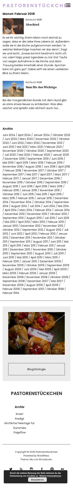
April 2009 (60, 269)
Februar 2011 (46, 245)
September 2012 (32, 230)
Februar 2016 (11, 190)
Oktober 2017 (55, 170)
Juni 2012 (16, 234)
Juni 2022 (18, 143)
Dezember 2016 (50, 178)
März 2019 (37, 163)
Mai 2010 (22, 257)
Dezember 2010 (20, 249)
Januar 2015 (44, 198)
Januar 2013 (10, 226)
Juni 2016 (27, 186)
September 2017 (13, 174)
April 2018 (64, 166)
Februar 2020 (41, 155)
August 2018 (33, 166)
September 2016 (55, 182)
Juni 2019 (57, 159)
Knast (19, 414)
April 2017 (46, 174)
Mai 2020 (24, 155)
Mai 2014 (63, 206)
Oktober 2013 (58, 214)
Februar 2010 (11, 261)
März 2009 (9, 273)
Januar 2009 (47, 273)
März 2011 (29, 245)
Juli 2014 (35, 206)
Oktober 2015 (11, 194)
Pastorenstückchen (37, 5)
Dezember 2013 (15, 214)
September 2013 (13, 218)
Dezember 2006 (13, 285)
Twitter (11, 468)
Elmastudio (45, 459)
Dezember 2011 (20, 238)
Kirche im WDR (34, 19)
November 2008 (36, 277)
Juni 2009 (30, 269)
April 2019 (22, 163)
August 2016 (10, 186)
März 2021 (36, 147)
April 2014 (11, 210)
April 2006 (52, 285)
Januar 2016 (29, 190)
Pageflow (20, 432)
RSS (21, 468)
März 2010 (51, 257)
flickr (62, 468)
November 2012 (53, 226)
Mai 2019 (8, 163)
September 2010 (21, 253)
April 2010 (36, 257)
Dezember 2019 (15, 159)
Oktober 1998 (55, 289)
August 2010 (43, 253)
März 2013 (39, 222)
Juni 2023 (11, 139)
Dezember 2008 (13, 277)
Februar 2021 (53, 147)
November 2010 (43, 249)
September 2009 (58, 265)
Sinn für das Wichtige (41, 87)
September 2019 (38, 159)
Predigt (19, 419)
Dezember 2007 (38, 281)
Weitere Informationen (50, 475)
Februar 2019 (54, 163)
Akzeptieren (37, 479)
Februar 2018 (13, 170)
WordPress (43, 455)
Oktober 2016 (33, 182)
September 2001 (33, 289)
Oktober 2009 (35, 265)
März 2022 (33, 143)
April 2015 (56, 194)
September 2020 (58, 151)
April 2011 (15, 245)
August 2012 (53, 230)
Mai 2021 (22, 147)
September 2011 (20, 241)
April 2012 (31, 234)
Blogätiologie (36, 369)
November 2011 (42, 238)
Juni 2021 (8, 147)
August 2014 (19, 206)
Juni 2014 (49, 206)
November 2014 (21, 202)
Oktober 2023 (61, 135)
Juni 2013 (63, 218)
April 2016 (41, 186)
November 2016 (13, 182)
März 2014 (25, 210)
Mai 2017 (32, 174)
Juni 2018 (49, 166)
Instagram (31, 468)
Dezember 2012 (30, 226)
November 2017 (34, 170)
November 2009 (13, 265)
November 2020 (13, 151)
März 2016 (56, 186)
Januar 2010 (29, 261)
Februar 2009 (27, 273)
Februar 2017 (11, 178)
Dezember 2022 (46, 139)
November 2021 (52, 143)
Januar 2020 (61, 155)
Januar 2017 (29, 178)
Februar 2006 (11, 289)
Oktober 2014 (42, 202)
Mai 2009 (45, 269)
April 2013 (24, 222)
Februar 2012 (47, 234)
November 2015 (50, 190)
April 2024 (24, 135)
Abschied (32, 25)
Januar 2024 (42, 135)
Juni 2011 (56, 241)
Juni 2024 (9, 135)
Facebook (41, 468)
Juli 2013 (50, 218)
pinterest (52, 468)
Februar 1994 (11, 293)
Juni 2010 (8, 257)
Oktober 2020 (35, 151)
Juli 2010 (58, 253)
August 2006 (34, 285)
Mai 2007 (57, 281)
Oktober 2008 (59, 277)
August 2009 (13, 269)
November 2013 (37, 214)
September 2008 (14, 281)
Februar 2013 (56, 222)
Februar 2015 (26, 198)
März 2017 (61, 174)
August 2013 (34, 218)
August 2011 (40, 241)
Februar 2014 (43, 210)
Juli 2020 (10, 155)
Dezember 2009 (50, 261)
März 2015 (9, 198)
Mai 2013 (10, 222)
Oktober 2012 (11, 230)
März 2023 (26, 139)
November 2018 (13, 166)
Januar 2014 (62, 210)
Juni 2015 (28, 194)
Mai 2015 (41, 194)
